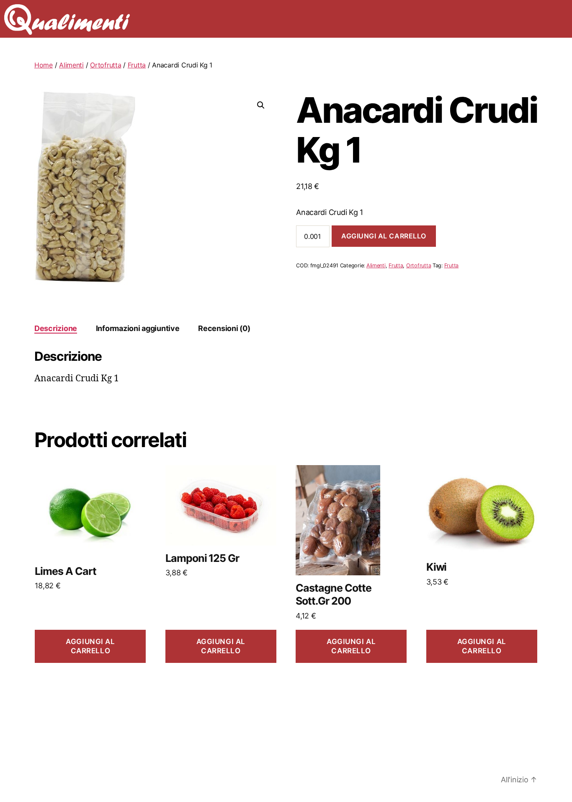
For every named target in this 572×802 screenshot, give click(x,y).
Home (43, 65)
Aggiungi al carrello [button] (90, 646)
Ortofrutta (105, 65)
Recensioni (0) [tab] (224, 328)
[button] (260, 105)
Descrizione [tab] (55, 328)
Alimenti (71, 65)
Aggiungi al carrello (383, 236)
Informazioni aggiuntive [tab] (138, 328)
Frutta (137, 65)
